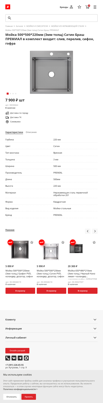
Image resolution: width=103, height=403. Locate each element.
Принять (29, 396)
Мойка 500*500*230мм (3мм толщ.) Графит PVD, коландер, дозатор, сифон (19, 273)
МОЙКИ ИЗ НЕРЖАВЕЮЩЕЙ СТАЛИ (67, 26)
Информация (13, 328)
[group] (51, 72)
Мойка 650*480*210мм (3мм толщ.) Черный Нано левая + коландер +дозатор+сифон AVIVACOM (82, 274)
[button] (8, 94)
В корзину (20, 290)
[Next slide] (95, 231)
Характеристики (14, 132)
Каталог (19, 26)
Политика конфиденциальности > (20, 389)
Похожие (9, 230)
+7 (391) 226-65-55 (14, 364)
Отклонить (11, 396)
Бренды (64, 7)
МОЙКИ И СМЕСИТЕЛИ (37, 26)
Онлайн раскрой (17, 350)
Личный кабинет (15, 337)
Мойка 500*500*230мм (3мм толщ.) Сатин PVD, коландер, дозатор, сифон (50, 273)
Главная (9, 26)
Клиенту (10, 319)
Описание (31, 132)
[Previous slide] (87, 231)
